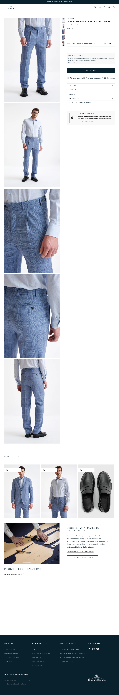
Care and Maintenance (80, 103)
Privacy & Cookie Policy (70, 649)
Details (72, 85)
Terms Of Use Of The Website (72, 653)
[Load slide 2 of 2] (36, 562)
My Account (37, 665)
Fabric (72, 90)
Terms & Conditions (20, 684)
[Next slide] (56, 562)
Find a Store (9, 649)
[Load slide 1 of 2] (27, 562)
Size (68, 43)
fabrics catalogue (12, 657)
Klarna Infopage (67, 661)
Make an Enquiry (39, 661)
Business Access (11, 653)
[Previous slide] (7, 562)
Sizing (72, 94)
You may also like (13, 574)
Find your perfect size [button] (75, 50)
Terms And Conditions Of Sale (73, 657)
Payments (74, 98)
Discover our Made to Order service (80, 552)
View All (7, 11)
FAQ (33, 649)
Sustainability (10, 661)
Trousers (70, 18)
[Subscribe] (27, 680)
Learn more (72, 62)
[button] (95, 7)
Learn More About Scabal (82, 558)
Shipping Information (41, 653)
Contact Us (37, 657)
